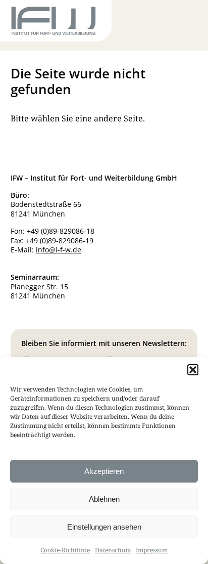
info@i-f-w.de (58, 249)
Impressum (152, 550)
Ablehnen (104, 499)
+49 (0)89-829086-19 (59, 240)
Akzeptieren (104, 471)
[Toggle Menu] (179, 23)
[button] (193, 370)
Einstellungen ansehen (104, 527)
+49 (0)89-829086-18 (60, 231)
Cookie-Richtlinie (65, 550)
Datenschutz (113, 550)
